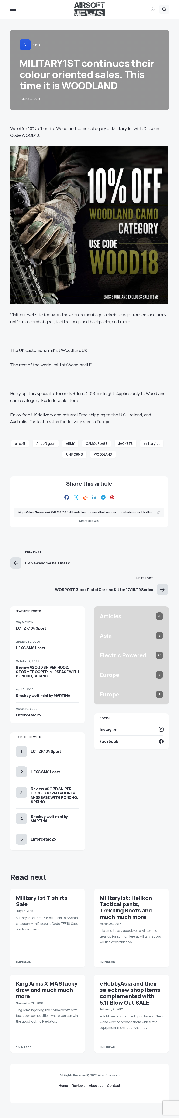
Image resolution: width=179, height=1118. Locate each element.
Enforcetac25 (28, 715)
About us (96, 1085)
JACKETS (125, 443)
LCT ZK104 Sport (31, 628)
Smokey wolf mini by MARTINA (43, 695)
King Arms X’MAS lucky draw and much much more (47, 990)
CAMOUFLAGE (96, 443)
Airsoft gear (45, 443)
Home (63, 1085)
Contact (113, 1085)
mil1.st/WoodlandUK (67, 350)
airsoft (20, 443)
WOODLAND (103, 454)
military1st (152, 443)
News (36, 45)
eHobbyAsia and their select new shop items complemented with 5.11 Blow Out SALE (130, 993)
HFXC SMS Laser (30, 647)
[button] (13, 9)
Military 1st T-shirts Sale (41, 901)
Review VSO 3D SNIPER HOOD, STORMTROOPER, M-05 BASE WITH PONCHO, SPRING (47, 671)
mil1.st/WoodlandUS (72, 365)
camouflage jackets (98, 314)
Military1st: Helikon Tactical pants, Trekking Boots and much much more (126, 907)
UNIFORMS (74, 454)
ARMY (70, 443)
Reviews (78, 1085)
